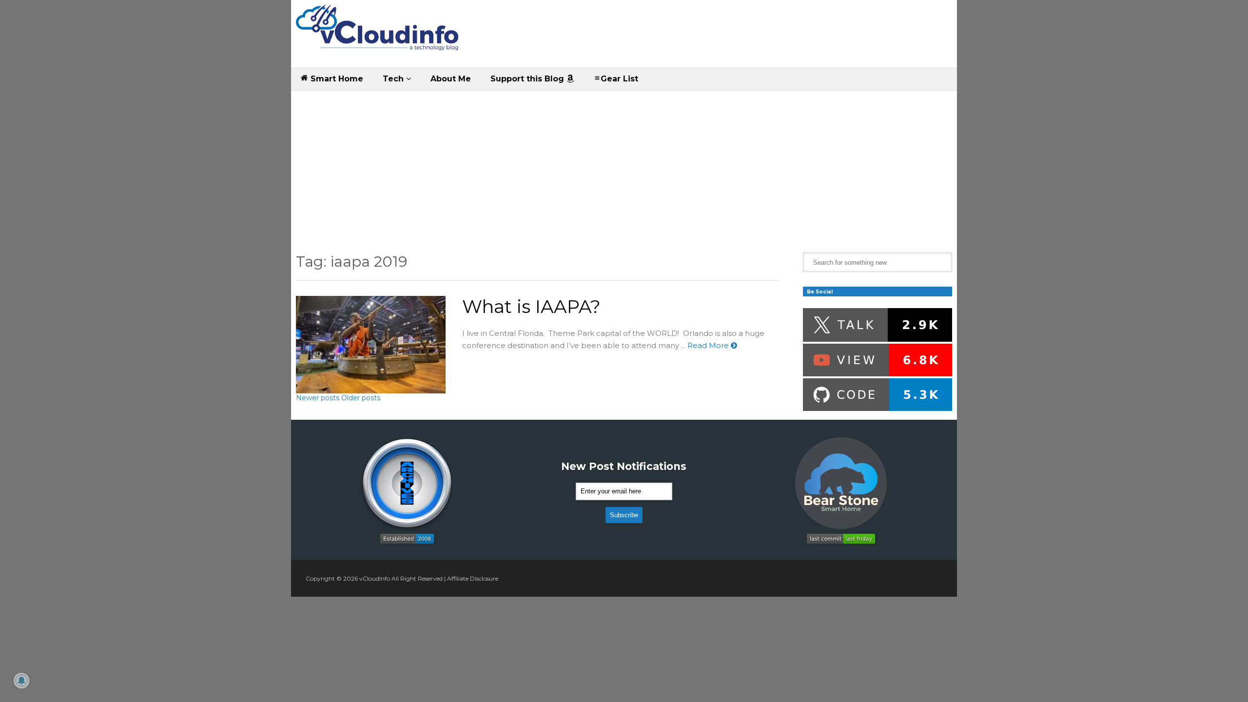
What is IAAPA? (531, 306)
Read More (709, 345)
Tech (394, 78)
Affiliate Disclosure (472, 578)
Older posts (360, 397)
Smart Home (335, 78)
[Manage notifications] (21, 680)
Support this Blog (528, 78)
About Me (450, 78)
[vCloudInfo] (379, 36)
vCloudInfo (374, 578)
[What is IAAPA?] (371, 344)
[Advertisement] (624, 165)
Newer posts (317, 397)
